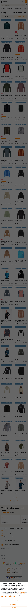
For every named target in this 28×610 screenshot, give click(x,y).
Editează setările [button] (14, 604)
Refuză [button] (14, 607)
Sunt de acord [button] (14, 600)
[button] (23, 593)
